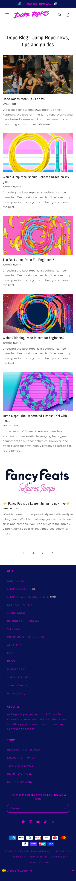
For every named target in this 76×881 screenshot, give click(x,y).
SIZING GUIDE (16, 612)
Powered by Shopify (42, 851)
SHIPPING (13, 629)
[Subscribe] (65, 808)
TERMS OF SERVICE (20, 765)
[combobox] (38, 870)
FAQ (10, 653)
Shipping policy (59, 857)
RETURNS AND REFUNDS (24, 749)
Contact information (40, 862)
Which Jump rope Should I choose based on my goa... (36, 179)
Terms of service (39, 857)
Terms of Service (18, 685)
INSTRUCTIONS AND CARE (24, 621)
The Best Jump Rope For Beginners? (28, 259)
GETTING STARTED (19, 604)
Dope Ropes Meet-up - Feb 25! (24, 99)
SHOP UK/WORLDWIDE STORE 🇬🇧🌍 (31, 596)
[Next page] (52, 553)
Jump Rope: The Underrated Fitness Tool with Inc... (35, 418)
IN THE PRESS (16, 669)
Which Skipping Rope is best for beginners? (33, 338)
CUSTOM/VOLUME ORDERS (25, 637)
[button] (7, 15)
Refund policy (16, 693)
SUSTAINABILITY (18, 677)
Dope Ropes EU (22, 851)
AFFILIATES (14, 645)
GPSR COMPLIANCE (20, 781)
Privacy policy (19, 857)
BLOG (11, 661)
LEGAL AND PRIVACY (21, 757)
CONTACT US (16, 580)
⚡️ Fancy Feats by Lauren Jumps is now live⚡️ (36, 503)
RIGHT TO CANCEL (19, 773)
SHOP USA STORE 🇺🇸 (21, 588)
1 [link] (23, 552)
